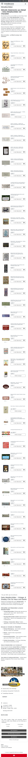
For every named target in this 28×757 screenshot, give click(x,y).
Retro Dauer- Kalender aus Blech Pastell (18, 406)
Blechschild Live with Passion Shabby (17, 547)
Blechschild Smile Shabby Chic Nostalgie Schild (18, 559)
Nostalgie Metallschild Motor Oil (16, 429)
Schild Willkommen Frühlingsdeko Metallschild (17, 65)
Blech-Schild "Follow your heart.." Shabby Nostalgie (17, 312)
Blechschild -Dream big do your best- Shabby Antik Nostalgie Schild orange (17, 277)
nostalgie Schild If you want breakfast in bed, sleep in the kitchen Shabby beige (18, 183)
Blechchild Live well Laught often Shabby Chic (17, 477)
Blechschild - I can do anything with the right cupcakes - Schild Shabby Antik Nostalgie (18, 360)
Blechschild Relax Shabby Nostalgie (17, 570)
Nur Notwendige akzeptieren (14, 733)
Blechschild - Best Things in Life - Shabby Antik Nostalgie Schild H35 (17, 253)
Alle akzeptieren (14, 730)
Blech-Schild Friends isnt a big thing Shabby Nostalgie (17, 489)
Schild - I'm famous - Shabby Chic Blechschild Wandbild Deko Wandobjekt (18, 136)
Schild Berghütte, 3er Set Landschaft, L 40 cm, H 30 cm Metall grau (18, 100)
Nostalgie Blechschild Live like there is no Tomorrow (17, 442)
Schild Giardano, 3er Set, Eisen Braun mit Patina (18, 89)
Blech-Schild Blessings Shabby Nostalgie (16, 536)
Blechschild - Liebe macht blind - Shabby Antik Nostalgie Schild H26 (18, 242)
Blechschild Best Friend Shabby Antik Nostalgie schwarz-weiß (17, 265)
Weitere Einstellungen (14, 739)
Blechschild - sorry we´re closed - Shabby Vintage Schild (17, 383)
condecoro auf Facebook (6, 747)
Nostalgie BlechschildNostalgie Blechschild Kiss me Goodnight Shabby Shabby (18, 418)
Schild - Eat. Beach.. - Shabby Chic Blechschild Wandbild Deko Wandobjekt (18, 124)
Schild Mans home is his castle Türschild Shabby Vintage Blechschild (18, 300)
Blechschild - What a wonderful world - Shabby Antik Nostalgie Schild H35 (18, 230)
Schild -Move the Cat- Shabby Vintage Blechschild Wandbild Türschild (17, 206)
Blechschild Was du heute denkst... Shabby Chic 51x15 (17, 336)
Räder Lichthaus (4, 746)
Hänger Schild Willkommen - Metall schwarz (17, 41)
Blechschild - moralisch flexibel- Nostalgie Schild (16, 453)
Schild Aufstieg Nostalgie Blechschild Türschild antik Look (17, 194)
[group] (6, 104)
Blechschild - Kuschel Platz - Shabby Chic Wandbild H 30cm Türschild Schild (18, 218)
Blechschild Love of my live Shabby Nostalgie (17, 501)
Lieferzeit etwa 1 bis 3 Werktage (9, 688)
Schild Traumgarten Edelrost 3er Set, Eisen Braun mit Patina (17, 77)
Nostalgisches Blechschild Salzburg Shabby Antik (17, 583)
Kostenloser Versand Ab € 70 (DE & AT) (11, 691)
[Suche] (20, 1)
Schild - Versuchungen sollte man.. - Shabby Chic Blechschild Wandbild (17, 171)
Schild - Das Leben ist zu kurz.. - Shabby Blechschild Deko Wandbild (18, 112)
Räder (2, 744)
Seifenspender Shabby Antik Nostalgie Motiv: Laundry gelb (17, 371)
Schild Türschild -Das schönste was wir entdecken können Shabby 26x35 (18, 324)
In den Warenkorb (17, 46)
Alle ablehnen (14, 736)
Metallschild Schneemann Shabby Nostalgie (17, 465)
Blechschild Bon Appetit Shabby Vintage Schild (18, 395)
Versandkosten (14, 594)
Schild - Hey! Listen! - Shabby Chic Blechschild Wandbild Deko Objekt (17, 147)
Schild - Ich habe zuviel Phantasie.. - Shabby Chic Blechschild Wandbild (17, 159)
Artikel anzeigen (18, 116)
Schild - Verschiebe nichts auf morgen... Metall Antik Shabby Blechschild (18, 347)
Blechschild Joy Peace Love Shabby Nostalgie (17, 524)
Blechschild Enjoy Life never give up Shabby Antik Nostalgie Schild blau (17, 289)
